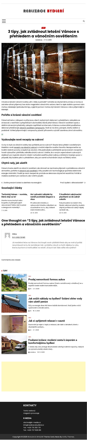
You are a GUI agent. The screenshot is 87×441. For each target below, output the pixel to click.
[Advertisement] (43, 376)
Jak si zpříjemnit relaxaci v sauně (46, 320)
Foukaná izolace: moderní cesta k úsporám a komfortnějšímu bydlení (52, 341)
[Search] (83, 21)
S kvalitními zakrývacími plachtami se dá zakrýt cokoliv (70, 196)
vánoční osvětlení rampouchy (32, 128)
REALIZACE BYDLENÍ (35, 437)
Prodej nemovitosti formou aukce (46, 279)
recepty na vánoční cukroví (25, 147)
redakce (38, 40)
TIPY (43, 28)
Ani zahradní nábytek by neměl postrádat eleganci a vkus (42, 196)
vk (30, 289)
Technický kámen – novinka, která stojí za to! (14, 195)
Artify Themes (68, 437)
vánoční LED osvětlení (28, 171)
